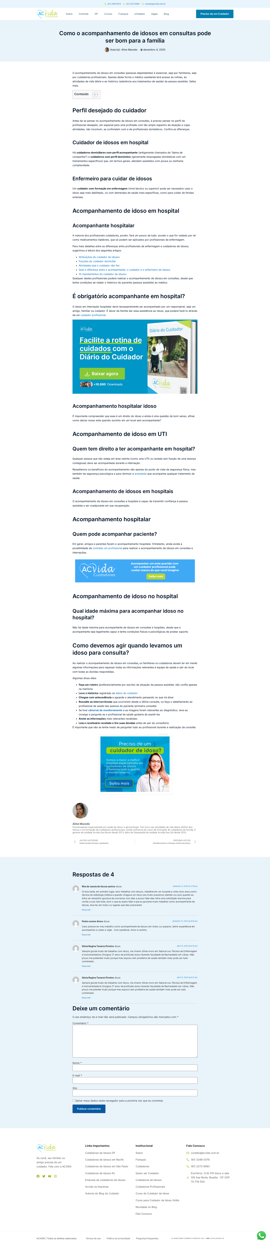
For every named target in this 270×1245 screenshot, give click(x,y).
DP (96, 13)
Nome (77, 1063)
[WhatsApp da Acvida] (261, 1235)
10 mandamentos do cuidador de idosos (102, 274)
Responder (86, 910)
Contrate (83, 13)
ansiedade (141, 473)
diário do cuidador (127, 693)
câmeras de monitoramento (105, 710)
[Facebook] (38, 1176)
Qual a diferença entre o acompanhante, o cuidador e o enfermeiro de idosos (124, 269)
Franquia (123, 13)
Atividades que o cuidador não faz (99, 265)
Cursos (108, 13)
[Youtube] (49, 1176)
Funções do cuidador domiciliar (97, 261)
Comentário (80, 1023)
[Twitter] (43, 1176)
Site (74, 1088)
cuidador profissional (93, 315)
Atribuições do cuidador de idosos (99, 257)
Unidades (139, 13)
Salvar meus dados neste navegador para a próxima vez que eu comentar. (119, 1100)
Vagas (154, 13)
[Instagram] (55, 1176)
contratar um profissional (107, 548)
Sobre (69, 13)
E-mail (77, 1075)
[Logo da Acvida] (47, 14)
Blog (166, 13)
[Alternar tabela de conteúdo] (93, 94)
